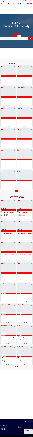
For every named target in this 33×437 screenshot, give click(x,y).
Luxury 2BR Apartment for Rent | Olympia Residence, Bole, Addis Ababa (24, 99)
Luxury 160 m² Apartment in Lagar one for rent (8, 296)
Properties (14, 3)
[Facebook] (26, 421)
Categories (19, 3)
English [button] (27, 0)
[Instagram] (32, 421)
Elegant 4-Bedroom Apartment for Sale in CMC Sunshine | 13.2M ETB (24, 162)
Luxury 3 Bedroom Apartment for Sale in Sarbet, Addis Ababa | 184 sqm (7, 99)
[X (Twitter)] (28, 421)
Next (16, 366)
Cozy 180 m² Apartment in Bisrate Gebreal (7, 254)
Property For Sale (19, 426)
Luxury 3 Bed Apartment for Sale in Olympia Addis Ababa (8, 162)
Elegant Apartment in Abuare (22, 358)
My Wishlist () (21, 1)
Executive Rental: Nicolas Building (23, 212)
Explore (16, 33)
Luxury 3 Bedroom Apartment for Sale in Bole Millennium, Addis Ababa (8, 78)
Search (30, 38)
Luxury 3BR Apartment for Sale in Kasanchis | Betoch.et (8, 120)
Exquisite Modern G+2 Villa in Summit (7, 212)
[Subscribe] (32, 428)
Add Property (29, 3)
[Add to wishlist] (14, 66)
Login (29, 0)
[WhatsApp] (6, 84)
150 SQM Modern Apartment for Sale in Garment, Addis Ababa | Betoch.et (24, 120)
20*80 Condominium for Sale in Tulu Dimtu (24, 254)
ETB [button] (23, 0)
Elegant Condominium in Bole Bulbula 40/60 (8, 358)
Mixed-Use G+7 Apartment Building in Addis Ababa (7, 338)
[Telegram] (9, 84)
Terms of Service (27, 432)
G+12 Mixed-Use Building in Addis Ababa (7, 233)
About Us (11, 3)
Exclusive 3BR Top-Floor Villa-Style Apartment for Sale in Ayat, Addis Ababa (25, 183)
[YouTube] (30, 421)
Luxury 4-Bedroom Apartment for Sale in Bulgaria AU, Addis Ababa (24, 78)
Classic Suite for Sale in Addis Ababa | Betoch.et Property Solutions (7, 141)
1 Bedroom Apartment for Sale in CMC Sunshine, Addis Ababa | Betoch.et (23, 141)
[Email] (8, 84)
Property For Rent (19, 428)
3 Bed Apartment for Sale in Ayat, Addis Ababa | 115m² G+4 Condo (7, 183)
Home (8, 3)
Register (31, 0)
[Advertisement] (16, 9)
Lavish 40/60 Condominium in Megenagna (24, 233)
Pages (17, 3)
